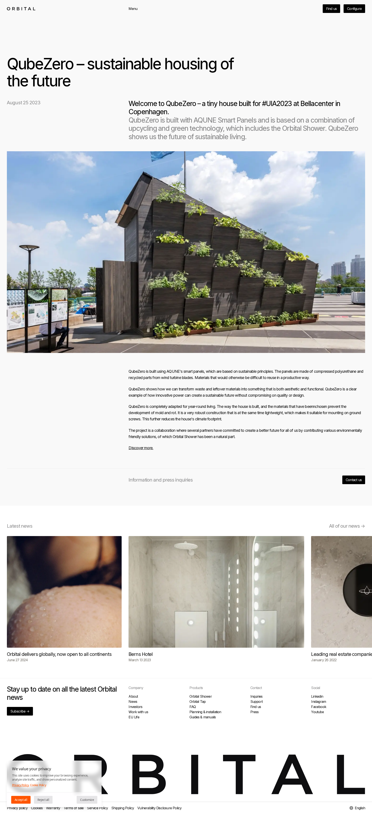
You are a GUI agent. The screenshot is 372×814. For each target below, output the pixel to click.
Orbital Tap (197, 701)
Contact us (354, 480)
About (133, 696)
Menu (133, 8)
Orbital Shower (200, 696)
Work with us (138, 712)
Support (256, 701)
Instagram (318, 701)
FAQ (192, 707)
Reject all (43, 800)
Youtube (317, 712)
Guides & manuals (202, 717)
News (133, 701)
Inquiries (256, 696)
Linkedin (317, 696)
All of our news (347, 526)
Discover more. (141, 448)
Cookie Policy (38, 785)
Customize (87, 800)
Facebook (318, 707)
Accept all (21, 800)
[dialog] (54, 784)
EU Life (134, 717)
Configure (354, 8)
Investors (135, 707)
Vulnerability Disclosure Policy (159, 808)
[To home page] (21, 8)
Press (254, 712)
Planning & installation (205, 712)
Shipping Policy (122, 808)
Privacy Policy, (20, 785)
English (360, 808)
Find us (331, 8)
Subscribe (19, 711)
